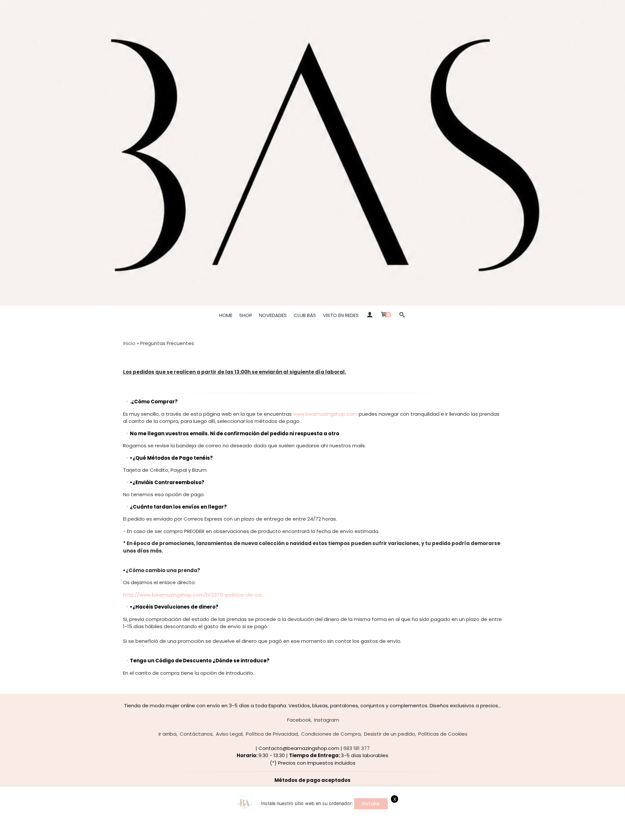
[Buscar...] (402, 315)
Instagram (326, 719)
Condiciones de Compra (331, 733)
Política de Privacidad (272, 733)
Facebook (299, 719)
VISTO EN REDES (341, 315)
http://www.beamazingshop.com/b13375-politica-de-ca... (193, 594)
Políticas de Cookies (442, 733)
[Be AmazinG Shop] (312, 153)
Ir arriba (167, 733)
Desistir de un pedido (389, 733)
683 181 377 (356, 748)
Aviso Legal (229, 733)
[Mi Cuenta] (369, 315)
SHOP (245, 315)
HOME (225, 315)
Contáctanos (196, 733)
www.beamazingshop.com (325, 413)
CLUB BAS (305, 315)
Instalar (371, 803)
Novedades (273, 315)
